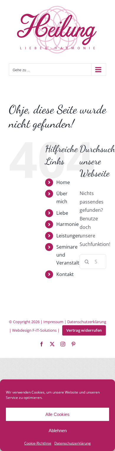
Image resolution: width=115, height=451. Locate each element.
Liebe (62, 213)
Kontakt (65, 274)
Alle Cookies (57, 414)
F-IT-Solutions (44, 330)
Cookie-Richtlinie (37, 443)
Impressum (53, 321)
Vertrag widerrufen (84, 330)
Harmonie (67, 224)
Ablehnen (58, 430)
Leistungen (68, 235)
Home (63, 182)
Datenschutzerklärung (72, 443)
